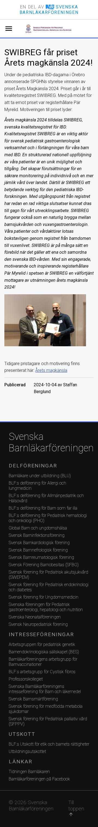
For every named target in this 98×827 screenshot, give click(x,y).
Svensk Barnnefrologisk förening (38, 550)
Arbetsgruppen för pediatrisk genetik (42, 644)
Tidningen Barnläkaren (29, 771)
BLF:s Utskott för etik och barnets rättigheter (49, 744)
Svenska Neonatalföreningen (35, 617)
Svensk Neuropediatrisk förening (38, 624)
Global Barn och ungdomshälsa (38, 528)
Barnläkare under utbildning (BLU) (40, 475)
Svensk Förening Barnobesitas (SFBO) (44, 564)
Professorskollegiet (26, 679)
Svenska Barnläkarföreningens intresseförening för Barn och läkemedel (45, 689)
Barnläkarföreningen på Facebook (39, 779)
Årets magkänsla (51, 370)
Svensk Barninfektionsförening (37, 535)
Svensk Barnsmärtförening (33, 699)
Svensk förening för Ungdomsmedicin (43, 597)
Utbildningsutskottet (27, 751)
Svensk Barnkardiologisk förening (39, 542)
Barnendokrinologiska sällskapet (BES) (44, 651)
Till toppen (76, 808)
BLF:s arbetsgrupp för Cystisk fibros (42, 671)
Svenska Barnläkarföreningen (49, 442)
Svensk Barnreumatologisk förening (41, 557)
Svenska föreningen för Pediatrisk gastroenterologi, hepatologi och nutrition (46, 607)
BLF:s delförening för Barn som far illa (43, 508)
